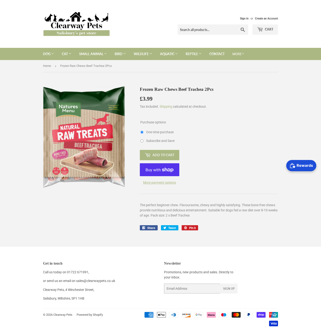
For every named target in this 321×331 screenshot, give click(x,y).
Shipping (166, 106)
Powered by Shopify (90, 314)
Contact (217, 54)
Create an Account (266, 18)
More (237, 54)
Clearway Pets (62, 314)
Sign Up (229, 288)
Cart (268, 29)
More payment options (159, 182)
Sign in (244, 18)
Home (47, 66)
